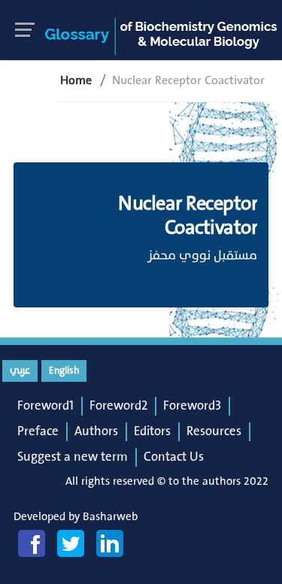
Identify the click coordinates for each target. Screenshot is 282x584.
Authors (96, 431)
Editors (152, 431)
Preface (38, 431)
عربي (20, 370)
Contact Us (174, 457)
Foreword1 (45, 405)
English (64, 370)
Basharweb (110, 516)
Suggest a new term (72, 457)
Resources (213, 431)
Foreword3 (192, 405)
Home (76, 80)
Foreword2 (118, 405)
